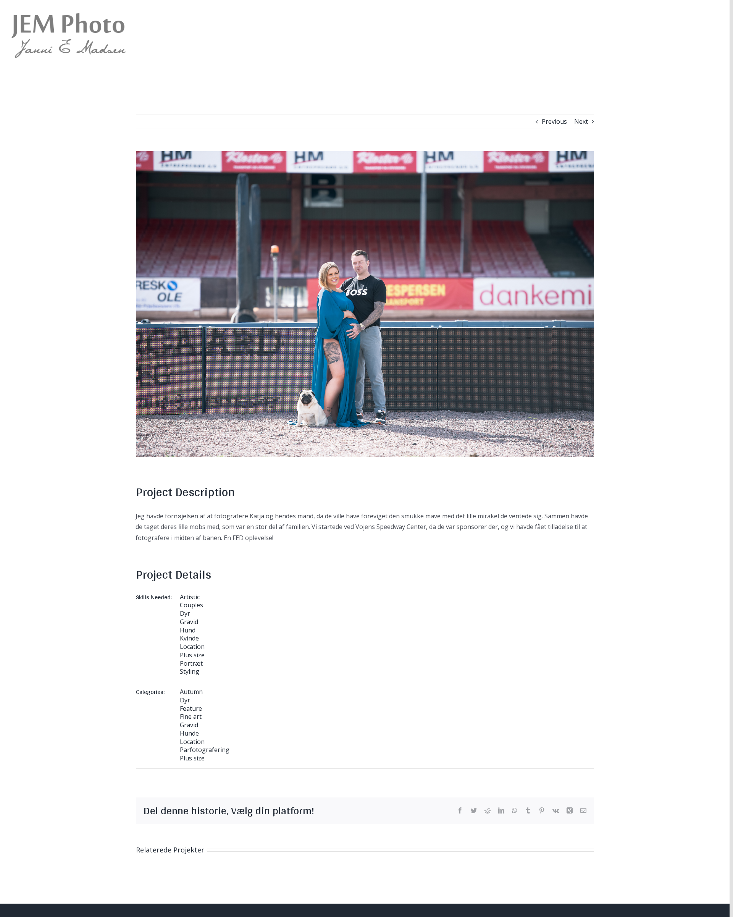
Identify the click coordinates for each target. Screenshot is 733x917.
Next (581, 121)
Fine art (191, 716)
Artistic (190, 597)
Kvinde (189, 638)
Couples (191, 605)
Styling (189, 671)
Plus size (192, 655)
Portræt (191, 663)
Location (192, 646)
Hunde (189, 733)
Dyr (185, 613)
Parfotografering (204, 750)
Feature (191, 708)
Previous (554, 121)
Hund (187, 630)
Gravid (189, 622)
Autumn (191, 691)
